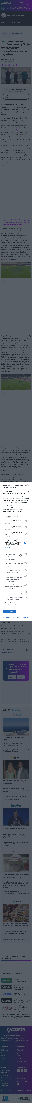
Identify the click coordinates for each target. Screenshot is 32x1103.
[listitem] (16, 517)
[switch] (25, 521)
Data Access (16, 617)
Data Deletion (6, 617)
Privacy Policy (25, 617)
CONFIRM (10, 611)
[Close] (28, 485)
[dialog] (16, 551)
